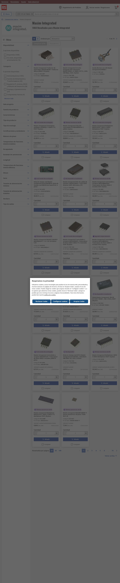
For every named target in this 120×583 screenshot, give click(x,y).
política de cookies (50, 295)
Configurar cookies (60, 301)
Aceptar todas (79, 301)
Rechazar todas (41, 301)
